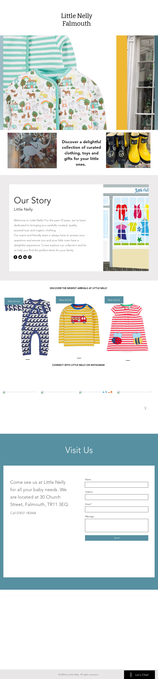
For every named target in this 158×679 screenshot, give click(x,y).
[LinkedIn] (25, 257)
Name (88, 479)
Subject (89, 492)
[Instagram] (30, 257)
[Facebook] (15, 257)
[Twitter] (20, 257)
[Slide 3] (75, 125)
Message (89, 516)
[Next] (150, 83)
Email (87, 504)
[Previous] (7, 83)
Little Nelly (76, 16)
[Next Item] (145, 408)
